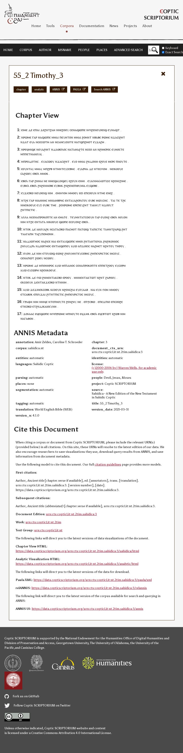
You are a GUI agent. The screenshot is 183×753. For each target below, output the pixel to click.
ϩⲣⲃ (50, 168)
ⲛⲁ (75, 130)
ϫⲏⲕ (86, 313)
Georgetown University (72, 643)
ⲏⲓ (83, 181)
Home (36, 26)
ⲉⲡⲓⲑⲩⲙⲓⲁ (79, 185)
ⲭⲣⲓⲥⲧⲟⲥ (103, 253)
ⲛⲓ (47, 221)
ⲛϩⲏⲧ (106, 246)
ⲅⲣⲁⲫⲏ (27, 301)
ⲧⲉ (118, 200)
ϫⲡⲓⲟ (106, 301)
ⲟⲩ (30, 173)
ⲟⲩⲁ (32, 142)
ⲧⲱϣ (85, 229)
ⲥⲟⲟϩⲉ (118, 301)
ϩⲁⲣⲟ (108, 277)
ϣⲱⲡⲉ (81, 130)
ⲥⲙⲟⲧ (73, 229)
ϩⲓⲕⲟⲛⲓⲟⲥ (113, 241)
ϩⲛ (46, 130)
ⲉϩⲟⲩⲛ (73, 181)
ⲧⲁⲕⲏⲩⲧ (95, 205)
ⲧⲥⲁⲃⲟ (26, 294)
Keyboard (171, 48)
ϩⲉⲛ (93, 130)
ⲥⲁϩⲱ (24, 173)
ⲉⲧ (44, 253)
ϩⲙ (92, 253)
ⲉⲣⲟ (65, 277)
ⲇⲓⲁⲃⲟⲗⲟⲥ (60, 149)
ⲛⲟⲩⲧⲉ (122, 161)
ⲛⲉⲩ (63, 142)
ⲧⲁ (57, 229)
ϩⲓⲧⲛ (49, 294)
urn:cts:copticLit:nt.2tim (43, 522)
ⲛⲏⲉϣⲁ (53, 181)
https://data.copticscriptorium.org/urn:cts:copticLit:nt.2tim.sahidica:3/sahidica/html (77, 551)
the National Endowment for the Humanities (91, 638)
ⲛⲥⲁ (57, 142)
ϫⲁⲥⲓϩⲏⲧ (119, 137)
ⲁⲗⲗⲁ (24, 217)
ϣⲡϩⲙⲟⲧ (86, 142)
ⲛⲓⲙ (50, 193)
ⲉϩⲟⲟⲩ (64, 130)
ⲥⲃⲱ (61, 229)
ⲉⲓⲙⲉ (24, 130)
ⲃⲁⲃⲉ (97, 137)
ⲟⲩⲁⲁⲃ (83, 289)
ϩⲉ (26, 200)
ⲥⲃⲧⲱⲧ (106, 313)
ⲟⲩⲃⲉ (91, 200)
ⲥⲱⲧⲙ (45, 142)
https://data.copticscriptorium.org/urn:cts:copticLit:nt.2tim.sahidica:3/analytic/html (77, 564)
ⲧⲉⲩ (72, 217)
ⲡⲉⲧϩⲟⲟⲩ (108, 265)
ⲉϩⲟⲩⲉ (103, 161)
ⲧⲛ (59, 282)
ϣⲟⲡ (63, 246)
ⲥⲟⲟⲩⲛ (91, 193)
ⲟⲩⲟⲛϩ (105, 217)
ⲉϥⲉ (37, 313)
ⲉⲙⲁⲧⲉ (62, 217)
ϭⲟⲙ (104, 168)
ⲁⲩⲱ (74, 246)
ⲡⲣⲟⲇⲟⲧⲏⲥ (31, 161)
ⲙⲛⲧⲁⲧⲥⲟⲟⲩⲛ (84, 217)
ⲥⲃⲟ (59, 277)
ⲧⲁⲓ (112, 200)
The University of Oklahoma (109, 643)
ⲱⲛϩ (60, 253)
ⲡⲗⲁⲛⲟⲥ (69, 265)
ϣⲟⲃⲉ (93, 185)
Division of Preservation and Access (29, 643)
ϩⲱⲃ (116, 313)
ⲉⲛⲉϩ (109, 193)
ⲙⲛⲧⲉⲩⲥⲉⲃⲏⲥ (66, 168)
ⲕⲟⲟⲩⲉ (118, 168)
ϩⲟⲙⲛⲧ (87, 137)
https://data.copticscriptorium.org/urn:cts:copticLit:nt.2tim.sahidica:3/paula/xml (92, 580)
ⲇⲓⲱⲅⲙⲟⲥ (33, 241)
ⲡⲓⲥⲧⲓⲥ (30, 209)
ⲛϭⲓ (88, 130)
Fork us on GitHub (25, 696)
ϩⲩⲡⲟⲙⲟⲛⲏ (45, 234)
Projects (130, 26)
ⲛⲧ (40, 282)
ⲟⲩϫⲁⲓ (41, 294)
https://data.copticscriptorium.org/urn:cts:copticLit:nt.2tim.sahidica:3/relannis (89, 588)
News (114, 26)
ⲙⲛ (59, 193)
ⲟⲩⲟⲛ (123, 217)
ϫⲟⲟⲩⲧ (109, 205)
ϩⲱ (37, 258)
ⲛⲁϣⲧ (115, 130)
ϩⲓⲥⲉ (47, 241)
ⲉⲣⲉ (75, 205)
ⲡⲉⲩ (62, 137)
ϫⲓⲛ (37, 289)
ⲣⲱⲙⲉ (27, 137)
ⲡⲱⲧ (30, 258)
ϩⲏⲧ (86, 205)
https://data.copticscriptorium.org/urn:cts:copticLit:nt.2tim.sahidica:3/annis (87, 609)
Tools (50, 26)
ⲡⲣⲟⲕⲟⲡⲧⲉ (45, 217)
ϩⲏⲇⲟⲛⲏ (92, 161)
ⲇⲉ (30, 130)
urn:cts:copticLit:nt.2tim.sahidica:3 (71, 514)
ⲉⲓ (82, 193)
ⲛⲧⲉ (51, 301)
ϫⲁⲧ (26, 142)
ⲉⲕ (41, 289)
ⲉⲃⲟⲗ (36, 173)
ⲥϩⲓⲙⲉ (122, 181)
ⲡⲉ (96, 253)
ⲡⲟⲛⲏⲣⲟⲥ (47, 265)
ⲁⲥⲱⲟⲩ (49, 161)
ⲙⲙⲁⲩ (38, 168)
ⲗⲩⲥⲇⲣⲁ (29, 246)
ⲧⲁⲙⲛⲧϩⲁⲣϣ (112, 229)
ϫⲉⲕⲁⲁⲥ (28, 313)
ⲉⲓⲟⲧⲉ (69, 142)
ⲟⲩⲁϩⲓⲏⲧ (44, 149)
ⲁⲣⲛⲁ (84, 168)
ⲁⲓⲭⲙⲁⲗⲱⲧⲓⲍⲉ (100, 181)
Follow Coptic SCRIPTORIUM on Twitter (42, 705)
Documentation (91, 26)
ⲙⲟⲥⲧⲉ (119, 149)
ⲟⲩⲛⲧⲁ (27, 168)
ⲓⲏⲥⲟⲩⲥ (114, 253)
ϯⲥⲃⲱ (91, 301)
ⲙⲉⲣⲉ (111, 161)
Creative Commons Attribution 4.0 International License (71, 733)
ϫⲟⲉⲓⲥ (86, 246)
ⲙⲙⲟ (43, 173)
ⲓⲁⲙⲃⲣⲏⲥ (58, 200)
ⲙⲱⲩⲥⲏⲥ (102, 200)
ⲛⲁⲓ (40, 181)
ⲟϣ (62, 181)
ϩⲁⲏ (52, 130)
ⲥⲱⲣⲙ (35, 270)
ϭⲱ (39, 277)
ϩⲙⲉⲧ (98, 246)
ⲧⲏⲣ (118, 246)
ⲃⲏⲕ (60, 185)
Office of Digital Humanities (143, 638)
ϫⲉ (42, 130)
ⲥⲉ (71, 130)
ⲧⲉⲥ (98, 168)
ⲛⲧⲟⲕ (27, 229)
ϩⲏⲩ (74, 301)
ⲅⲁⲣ (34, 137)
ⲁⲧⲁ (43, 221)
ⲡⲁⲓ (37, 130)
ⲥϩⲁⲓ (72, 289)
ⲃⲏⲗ (26, 185)
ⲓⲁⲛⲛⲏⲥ (42, 200)
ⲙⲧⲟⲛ (69, 137)
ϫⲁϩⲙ (100, 142)
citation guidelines (108, 464)
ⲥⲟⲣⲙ (122, 265)
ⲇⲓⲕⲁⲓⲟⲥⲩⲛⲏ (48, 306)
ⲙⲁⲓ (56, 137)
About (147, 26)
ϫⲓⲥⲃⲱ (28, 193)
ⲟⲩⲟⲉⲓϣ (101, 130)
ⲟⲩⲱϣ (50, 253)
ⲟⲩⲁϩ (43, 229)
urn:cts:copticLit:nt (48, 530)
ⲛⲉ (45, 181)
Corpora (67, 26)
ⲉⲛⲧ (68, 200)
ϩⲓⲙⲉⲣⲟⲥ (105, 149)
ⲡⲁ (67, 229)
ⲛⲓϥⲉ (44, 301)
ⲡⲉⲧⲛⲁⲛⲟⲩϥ (33, 154)
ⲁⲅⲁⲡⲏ (28, 234)
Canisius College (32, 648)
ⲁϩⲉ (76, 200)
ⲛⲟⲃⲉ (49, 185)
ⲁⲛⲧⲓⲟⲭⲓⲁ (95, 241)
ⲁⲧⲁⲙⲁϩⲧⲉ (77, 149)
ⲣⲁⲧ (81, 200)
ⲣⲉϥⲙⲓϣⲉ (29, 149)
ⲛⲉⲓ (112, 168)
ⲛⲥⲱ (47, 258)
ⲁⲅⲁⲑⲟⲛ (28, 318)
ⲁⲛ (52, 142)
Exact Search (174, 52)
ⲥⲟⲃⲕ (46, 289)
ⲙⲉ (103, 193)
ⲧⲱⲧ (92, 277)
